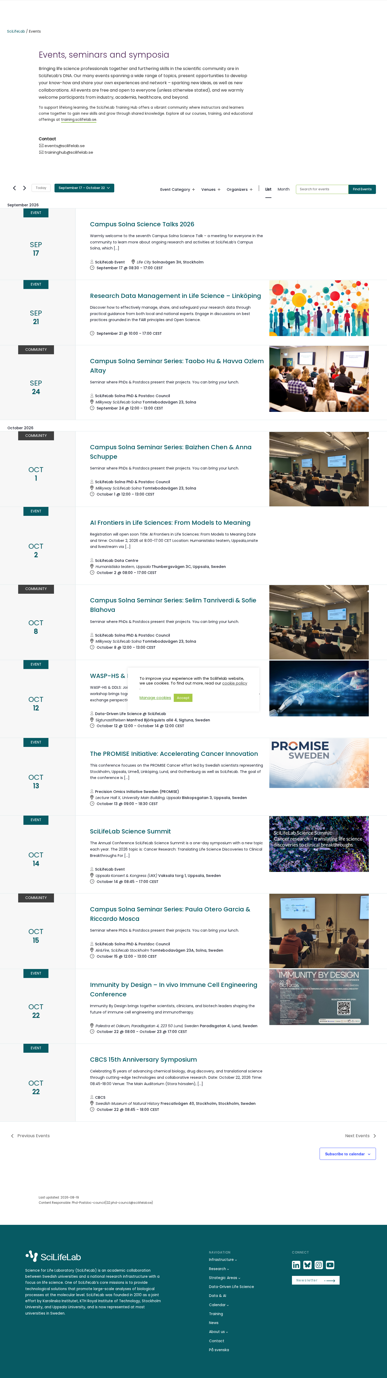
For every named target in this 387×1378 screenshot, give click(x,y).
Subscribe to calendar (345, 1153)
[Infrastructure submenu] (236, 1260)
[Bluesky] (308, 1265)
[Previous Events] (14, 188)
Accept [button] (183, 697)
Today (41, 188)
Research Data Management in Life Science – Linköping (175, 296)
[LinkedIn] (296, 1265)
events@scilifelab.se (64, 145)
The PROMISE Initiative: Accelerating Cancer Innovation (174, 754)
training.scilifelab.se (78, 119)
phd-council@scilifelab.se (131, 1203)
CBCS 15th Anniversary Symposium (143, 1059)
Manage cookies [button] (155, 697)
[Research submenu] (228, 1269)
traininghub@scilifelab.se (68, 152)
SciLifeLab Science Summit (130, 831)
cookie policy (234, 683)
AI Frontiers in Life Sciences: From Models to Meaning (170, 522)
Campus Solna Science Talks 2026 (142, 224)
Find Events (362, 189)
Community (36, 349)
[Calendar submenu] (228, 1305)
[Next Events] (24, 188)
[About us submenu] (227, 1332)
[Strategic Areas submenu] (239, 1278)
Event (36, 212)
